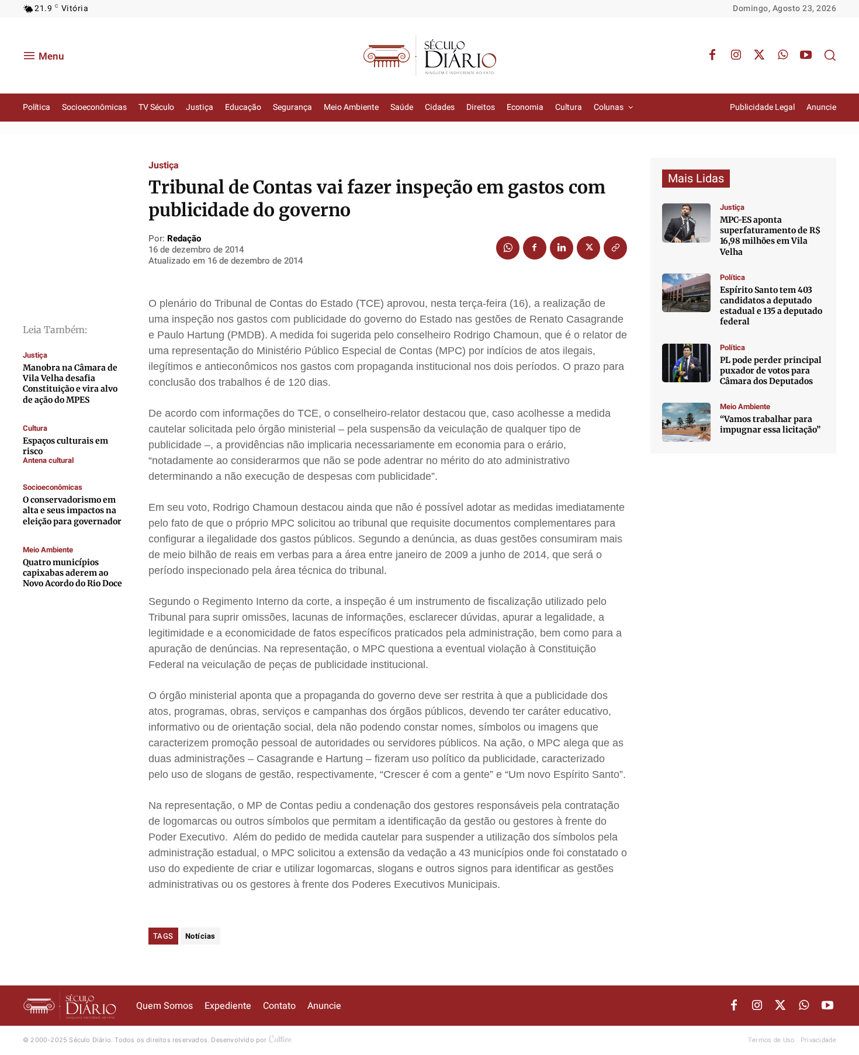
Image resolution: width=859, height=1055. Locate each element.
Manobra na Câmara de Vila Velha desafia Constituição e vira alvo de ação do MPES (70, 383)
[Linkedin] (561, 248)
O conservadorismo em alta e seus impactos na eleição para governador (72, 510)
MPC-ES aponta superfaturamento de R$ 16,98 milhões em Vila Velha (770, 236)
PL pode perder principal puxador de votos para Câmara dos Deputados (771, 370)
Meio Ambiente (48, 550)
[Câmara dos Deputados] (686, 363)
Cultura (35, 428)
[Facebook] (712, 55)
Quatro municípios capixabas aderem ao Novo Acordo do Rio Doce (72, 573)
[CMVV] (686, 223)
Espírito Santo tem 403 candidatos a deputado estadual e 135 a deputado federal (771, 306)
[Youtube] (806, 55)
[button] (829, 55)
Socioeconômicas (52, 487)
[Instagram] (735, 55)
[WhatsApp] (782, 55)
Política (732, 277)
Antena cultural (48, 460)
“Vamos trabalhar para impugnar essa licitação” (770, 424)
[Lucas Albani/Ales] (686, 293)
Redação (184, 238)
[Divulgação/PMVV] (686, 422)
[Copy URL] (615, 248)
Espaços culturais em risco (65, 445)
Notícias (200, 936)
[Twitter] (759, 55)
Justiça (35, 355)
